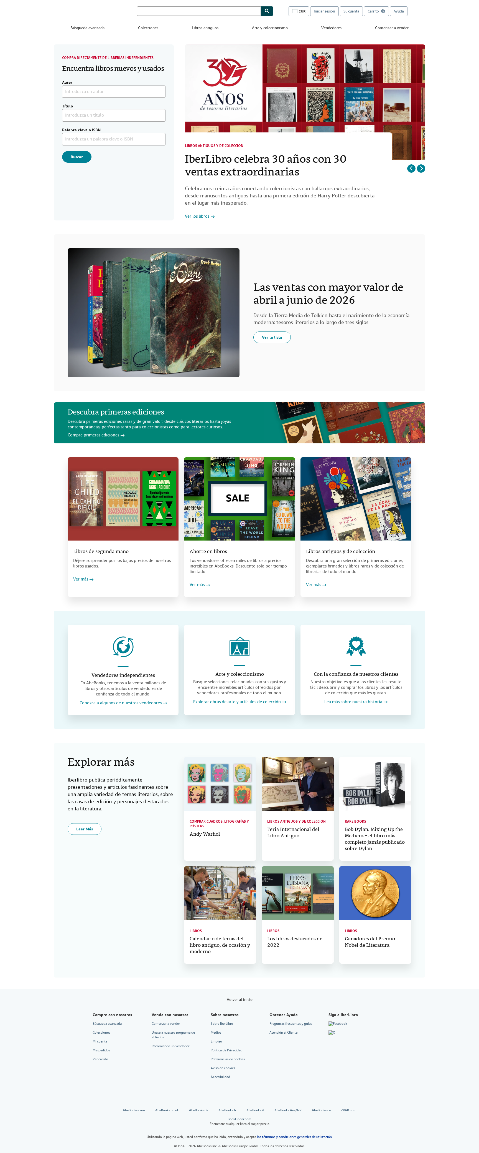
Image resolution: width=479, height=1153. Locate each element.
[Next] (421, 168)
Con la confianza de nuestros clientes (356, 674)
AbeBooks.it (255, 1110)
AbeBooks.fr (227, 1110)
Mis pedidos (101, 1050)
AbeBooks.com (134, 1110)
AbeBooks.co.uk (167, 1110)
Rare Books (355, 821)
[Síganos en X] (331, 1033)
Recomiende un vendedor (170, 1046)
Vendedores (331, 27)
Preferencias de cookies (228, 1059)
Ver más (80, 579)
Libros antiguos (205, 27)
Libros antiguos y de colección (214, 146)
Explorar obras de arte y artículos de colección (237, 702)
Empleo (216, 1041)
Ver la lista (272, 337)
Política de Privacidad (226, 1050)
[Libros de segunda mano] (123, 499)
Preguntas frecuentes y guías (290, 1023)
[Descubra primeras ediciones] (345, 423)
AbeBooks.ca (321, 1110)
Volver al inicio (240, 999)
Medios (216, 1032)
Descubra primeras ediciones (116, 412)
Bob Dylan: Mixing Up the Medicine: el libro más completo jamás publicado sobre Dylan (375, 839)
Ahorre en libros (208, 552)
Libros (196, 931)
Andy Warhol (205, 834)
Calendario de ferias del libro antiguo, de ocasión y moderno (220, 945)
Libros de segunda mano (101, 552)
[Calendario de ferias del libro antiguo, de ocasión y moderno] (220, 893)
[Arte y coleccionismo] (239, 646)
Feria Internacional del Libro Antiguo (293, 833)
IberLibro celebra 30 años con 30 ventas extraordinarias (265, 166)
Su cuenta (351, 11)
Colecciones (148, 27)
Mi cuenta (100, 1041)
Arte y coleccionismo (270, 27)
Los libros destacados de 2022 (294, 942)
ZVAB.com (348, 1110)
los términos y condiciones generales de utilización (294, 1137)
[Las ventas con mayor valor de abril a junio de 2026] (154, 312)
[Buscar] (267, 11)
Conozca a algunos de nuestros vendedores (121, 703)
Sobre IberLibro (222, 1023)
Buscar (77, 156)
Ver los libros (197, 216)
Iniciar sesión (324, 11)
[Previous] (411, 168)
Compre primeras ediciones (93, 435)
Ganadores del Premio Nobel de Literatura (370, 942)
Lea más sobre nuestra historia (353, 702)
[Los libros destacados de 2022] (298, 893)
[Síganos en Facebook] (337, 1024)
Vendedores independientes (123, 675)
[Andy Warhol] (220, 784)
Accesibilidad (220, 1077)
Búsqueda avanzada (87, 27)
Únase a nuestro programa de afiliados (173, 1034)
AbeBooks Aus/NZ (288, 1110)
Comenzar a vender (392, 27)
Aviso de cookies (223, 1068)
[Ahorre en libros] (239, 499)
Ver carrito (100, 1059)
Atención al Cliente (283, 1032)
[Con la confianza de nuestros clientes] (356, 646)
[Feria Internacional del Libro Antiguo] (298, 784)
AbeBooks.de (198, 1110)
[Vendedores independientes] (123, 647)
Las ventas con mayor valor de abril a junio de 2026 (328, 294)
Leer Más (84, 829)
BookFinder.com (239, 1121)
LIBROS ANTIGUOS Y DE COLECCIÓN (296, 821)
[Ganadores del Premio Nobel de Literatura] (375, 893)
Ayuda (399, 11)
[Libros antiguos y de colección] (355, 499)
